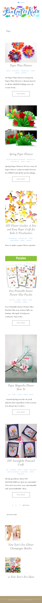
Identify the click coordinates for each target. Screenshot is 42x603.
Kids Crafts (15, 70)
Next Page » (26, 505)
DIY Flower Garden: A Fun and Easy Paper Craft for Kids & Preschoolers (21, 229)
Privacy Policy (28, 600)
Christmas (13, 470)
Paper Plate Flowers (21, 65)
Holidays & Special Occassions (15, 159)
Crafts (14, 394)
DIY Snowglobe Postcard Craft (21, 462)
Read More (21, 93)
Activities (12, 300)
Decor (9, 70)
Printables (17, 302)
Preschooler (14, 240)
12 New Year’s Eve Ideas (21, 577)
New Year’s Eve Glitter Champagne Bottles (21, 546)
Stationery (20, 474)
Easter (19, 300)
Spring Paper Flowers (21, 154)
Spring (17, 73)
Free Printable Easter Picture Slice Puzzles (21, 292)
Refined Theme (18, 599)
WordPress (12, 600)
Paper (33, 70)
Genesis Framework (34, 599)
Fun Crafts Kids (21, 11)
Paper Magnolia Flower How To (21, 387)
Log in (20, 600)
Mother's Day (25, 70)
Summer (23, 73)
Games (25, 300)
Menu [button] (22, 2)
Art (9, 394)
